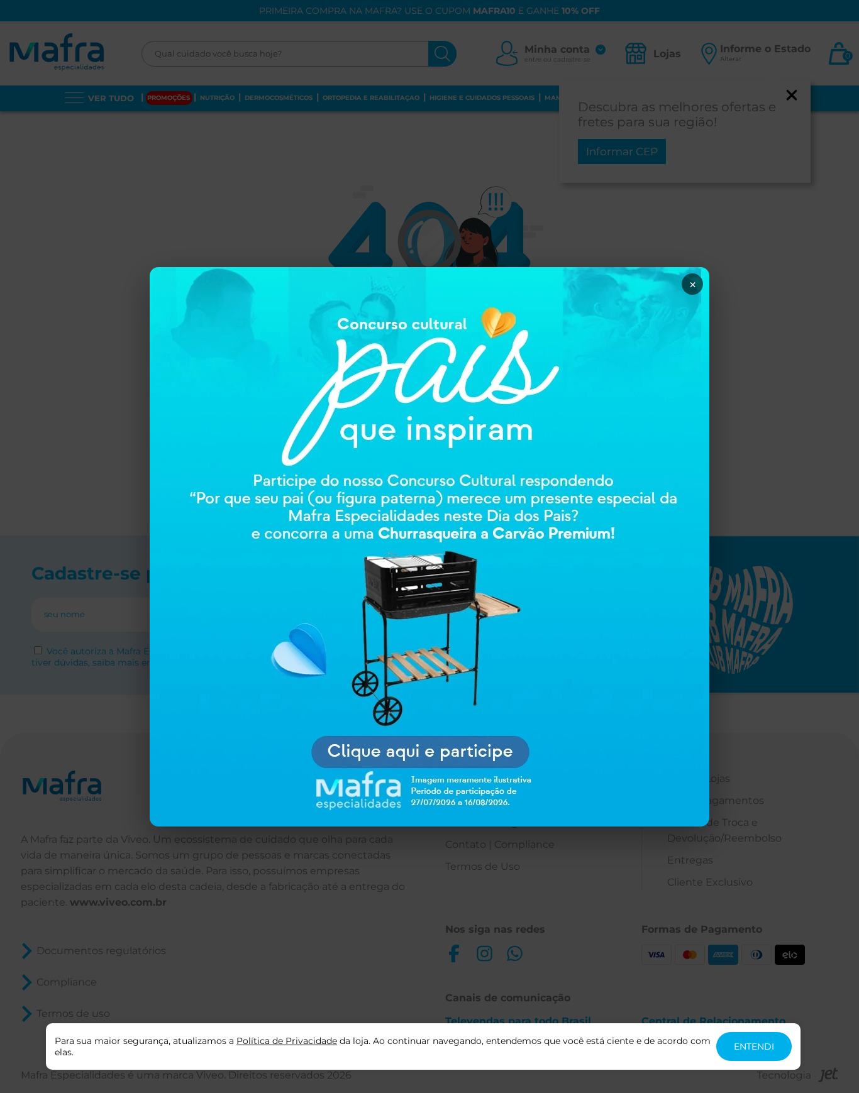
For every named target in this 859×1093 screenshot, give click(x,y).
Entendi (754, 1046)
